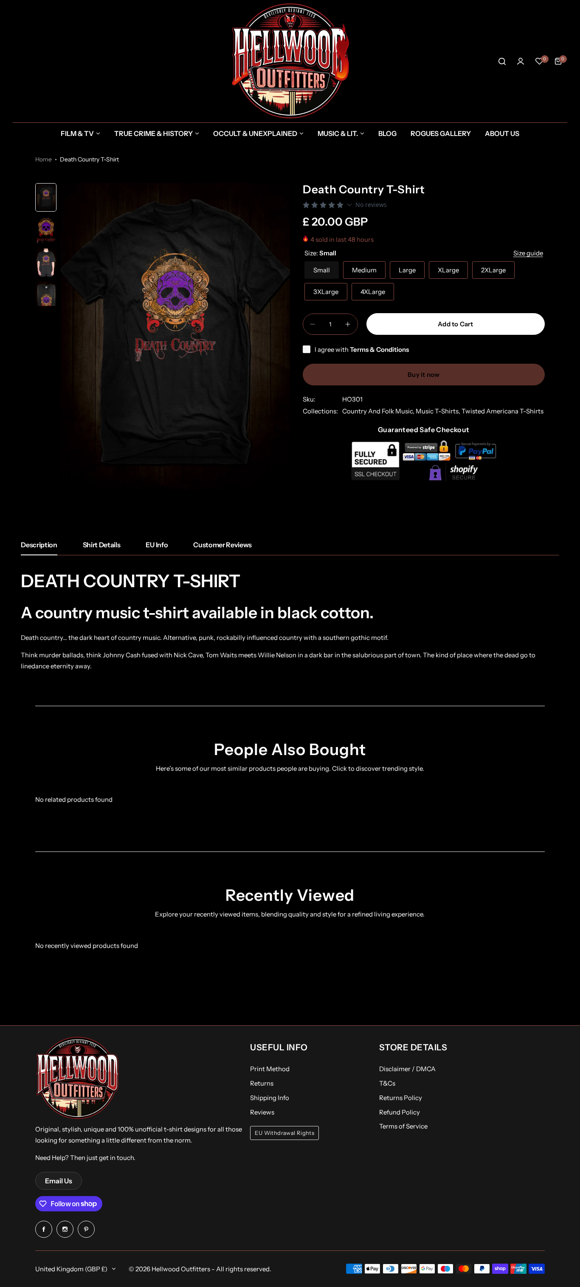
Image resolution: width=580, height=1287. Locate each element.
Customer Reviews (222, 544)
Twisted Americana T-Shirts (502, 411)
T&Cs (387, 1083)
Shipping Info (269, 1098)
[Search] (502, 61)
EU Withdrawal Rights (284, 1133)
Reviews (262, 1112)
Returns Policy (400, 1098)
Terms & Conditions (379, 349)
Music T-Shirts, (439, 411)
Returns (261, 1083)
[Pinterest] (86, 1229)
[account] (520, 61)
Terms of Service (403, 1126)
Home (43, 159)
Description (39, 544)
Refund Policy (399, 1112)
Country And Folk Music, (379, 411)
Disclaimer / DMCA (407, 1069)
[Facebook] (43, 1229)
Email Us (58, 1181)
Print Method (270, 1069)
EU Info (157, 544)
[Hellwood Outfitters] (290, 61)
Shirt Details (102, 544)
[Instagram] (64, 1229)
